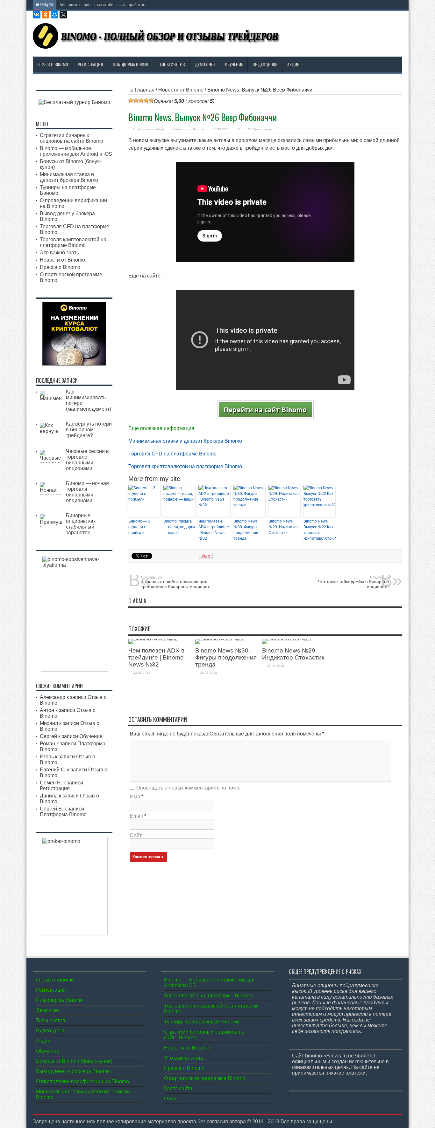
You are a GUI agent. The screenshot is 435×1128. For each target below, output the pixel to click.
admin (159, 129)
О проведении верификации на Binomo (82, 1081)
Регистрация (90, 64)
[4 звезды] (146, 100)
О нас (170, 1098)
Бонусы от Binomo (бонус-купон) (74, 1061)
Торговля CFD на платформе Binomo (172, 453)
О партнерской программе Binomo (204, 1078)
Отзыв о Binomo (52, 64)
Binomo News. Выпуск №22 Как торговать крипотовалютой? (319, 530)
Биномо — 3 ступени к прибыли (139, 527)
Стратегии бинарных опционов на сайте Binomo (71, 138)
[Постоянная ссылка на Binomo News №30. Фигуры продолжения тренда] (220, 638)
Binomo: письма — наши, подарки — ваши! (179, 527)
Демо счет (205, 64)
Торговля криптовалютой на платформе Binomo (185, 466)
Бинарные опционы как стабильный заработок (102, 5)
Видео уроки (265, 64)
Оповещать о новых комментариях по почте (188, 787)
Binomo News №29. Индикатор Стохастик (283, 527)
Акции (293, 64)
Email (136, 816)
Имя (135, 796)
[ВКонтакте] (36, 14)
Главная (144, 89)
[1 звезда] (130, 100)
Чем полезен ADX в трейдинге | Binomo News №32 (213, 530)
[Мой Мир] (54, 14)
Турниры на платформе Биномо (202, 1021)
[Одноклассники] (45, 14)
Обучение (234, 64)
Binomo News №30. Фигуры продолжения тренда (245, 530)
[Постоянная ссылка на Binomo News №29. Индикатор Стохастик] (286, 638)
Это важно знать (59, 252)
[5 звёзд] (151, 100)
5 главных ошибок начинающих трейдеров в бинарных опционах (175, 582)
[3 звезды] (141, 100)
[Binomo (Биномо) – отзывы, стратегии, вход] (157, 43)
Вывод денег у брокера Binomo (73, 1071)
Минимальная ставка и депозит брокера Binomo (185, 441)
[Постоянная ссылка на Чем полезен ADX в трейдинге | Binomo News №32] (153, 638)
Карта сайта (178, 1088)
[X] (63, 14)
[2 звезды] (136, 100)
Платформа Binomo (131, 64)
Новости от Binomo (180, 89)
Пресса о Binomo (60, 267)
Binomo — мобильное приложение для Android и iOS (76, 151)
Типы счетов (172, 64)
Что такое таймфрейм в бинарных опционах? (353, 582)
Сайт (136, 835)
